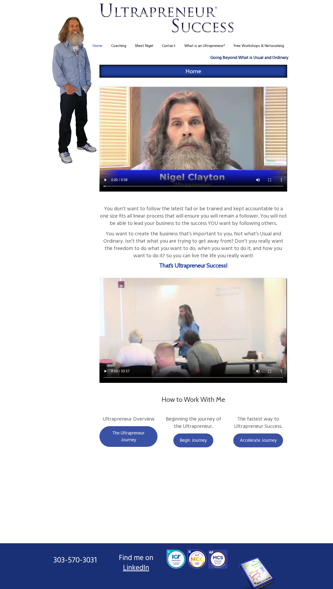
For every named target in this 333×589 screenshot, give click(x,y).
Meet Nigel (144, 46)
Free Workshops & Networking (259, 46)
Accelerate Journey (258, 440)
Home (97, 46)
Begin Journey (193, 440)
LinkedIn (136, 568)
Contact (169, 46)
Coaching (118, 46)
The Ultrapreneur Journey (128, 437)
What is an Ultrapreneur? (204, 46)
